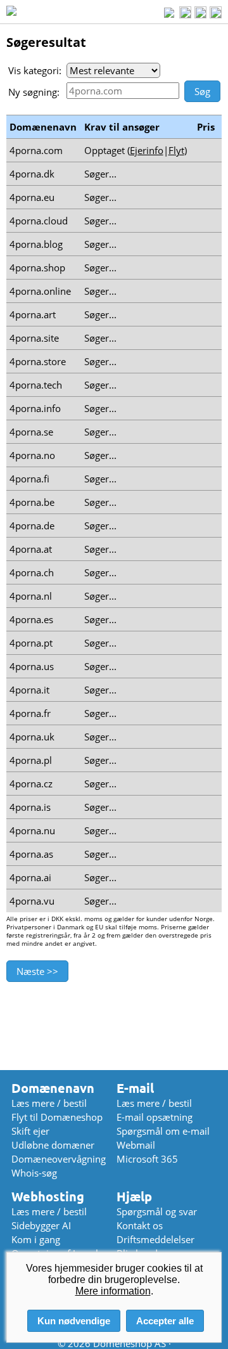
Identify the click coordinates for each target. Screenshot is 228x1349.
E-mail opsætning (155, 1117)
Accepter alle (165, 1320)
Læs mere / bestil (49, 1103)
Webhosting (47, 1196)
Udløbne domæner (52, 1145)
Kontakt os (140, 1225)
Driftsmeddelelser (155, 1239)
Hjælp (134, 1196)
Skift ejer (30, 1131)
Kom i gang (35, 1239)
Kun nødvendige (73, 1320)
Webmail (136, 1145)
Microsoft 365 (147, 1158)
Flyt (176, 150)
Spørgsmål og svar (157, 1211)
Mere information (113, 1291)
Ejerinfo (146, 150)
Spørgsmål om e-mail (163, 1131)
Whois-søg (34, 1172)
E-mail (135, 1088)
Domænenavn (52, 1088)
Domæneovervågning (58, 1158)
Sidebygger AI (41, 1225)
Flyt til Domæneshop (57, 1117)
